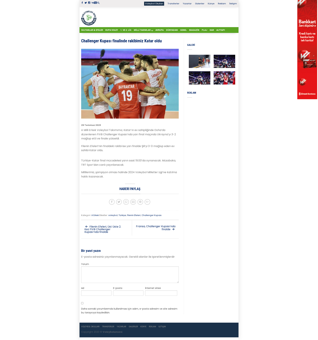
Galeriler (199, 3)
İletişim (233, 3)
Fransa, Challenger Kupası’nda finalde (155, 227)
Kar (212, 30)
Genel (183, 30)
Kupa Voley (111, 30)
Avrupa (159, 30)
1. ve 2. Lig (125, 30)
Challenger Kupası (151, 215)
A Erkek (95, 215)
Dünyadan (172, 30)
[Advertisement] (167, 17)
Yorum (85, 264)
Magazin (194, 30)
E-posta (117, 288)
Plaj (204, 30)
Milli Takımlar (142, 30)
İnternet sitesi (153, 288)
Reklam (222, 3)
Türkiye (122, 215)
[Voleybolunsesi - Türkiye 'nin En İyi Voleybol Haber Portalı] (89, 17)
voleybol (113, 215)
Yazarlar (187, 3)
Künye (211, 3)
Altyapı (220, 30)
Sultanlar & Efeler (92, 30)
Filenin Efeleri (134, 215)
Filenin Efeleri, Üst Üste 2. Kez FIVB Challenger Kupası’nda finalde (102, 229)
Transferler (173, 3)
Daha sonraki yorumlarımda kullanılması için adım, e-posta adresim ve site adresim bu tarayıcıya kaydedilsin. (129, 310)
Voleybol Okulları (154, 3)
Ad (82, 288)
